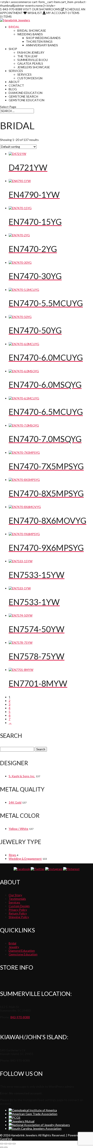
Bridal (14, 27)
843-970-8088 (20, 1017)
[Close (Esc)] (14, 1143)
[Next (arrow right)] (6, 1147)
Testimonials (17, 898)
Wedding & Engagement (25, 858)
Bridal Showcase (31, 30)
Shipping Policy (19, 917)
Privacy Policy (18, 909)
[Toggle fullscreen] (6, 1143)
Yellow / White (18, 828)
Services (16, 71)
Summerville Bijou (32, 60)
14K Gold (15, 802)
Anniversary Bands (42, 45)
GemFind (6, 1139)
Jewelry (14, 947)
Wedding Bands (30, 34)
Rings (12, 855)
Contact (16, 85)
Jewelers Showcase (33, 67)
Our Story (15, 895)
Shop (13, 49)
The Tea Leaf (27, 56)
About (14, 82)
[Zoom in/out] (1, 1143)
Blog (13, 89)
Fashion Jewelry (30, 52)
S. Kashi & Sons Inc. (22, 776)
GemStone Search (23, 96)
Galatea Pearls (30, 63)
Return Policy (18, 913)
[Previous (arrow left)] (1, 1147)
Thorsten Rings (39, 41)
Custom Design (29, 78)
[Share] (10, 1143)
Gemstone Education (26, 100)
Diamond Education (25, 93)
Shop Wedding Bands (43, 38)
